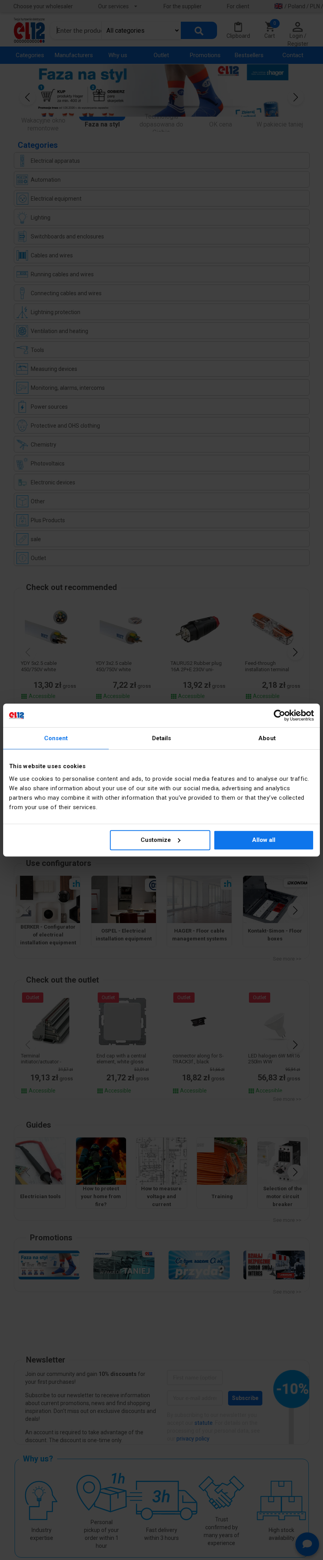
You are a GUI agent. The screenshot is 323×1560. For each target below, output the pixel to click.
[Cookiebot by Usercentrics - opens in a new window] (279, 715)
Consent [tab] (56, 738)
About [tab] (267, 738)
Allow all (263, 839)
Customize (156, 839)
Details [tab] (161, 738)
